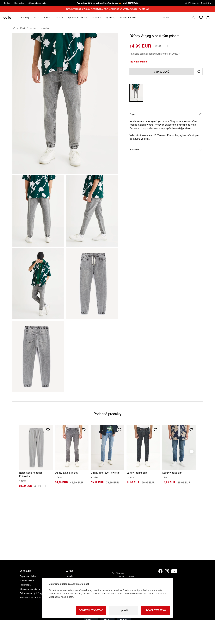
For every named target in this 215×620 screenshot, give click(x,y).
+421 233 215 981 (125, 576)
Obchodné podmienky (30, 588)
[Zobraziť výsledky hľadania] (193, 17)
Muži (22, 27)
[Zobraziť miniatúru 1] (38, 211)
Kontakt (7, 2)
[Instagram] (167, 571)
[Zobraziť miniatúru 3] (38, 283)
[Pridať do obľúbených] (48, 429)
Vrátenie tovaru (27, 580)
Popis (132, 114)
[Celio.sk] (7, 17)
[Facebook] (160, 571)
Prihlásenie (193, 3)
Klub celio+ (19, 2)
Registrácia (206, 3)
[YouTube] (174, 571)
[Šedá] (136, 93)
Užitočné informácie (37, 2)
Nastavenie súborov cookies (33, 597)
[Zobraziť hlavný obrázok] (65, 103)
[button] (199, 71)
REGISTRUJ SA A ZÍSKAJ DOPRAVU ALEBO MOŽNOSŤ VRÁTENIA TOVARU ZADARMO (107, 9)
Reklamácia (25, 584)
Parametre (134, 149)
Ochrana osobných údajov (32, 593)
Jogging (45, 27)
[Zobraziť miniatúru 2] (92, 211)
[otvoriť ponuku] (30, 17)
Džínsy (33, 27)
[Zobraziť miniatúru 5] (38, 356)
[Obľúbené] (201, 17)
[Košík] (208, 17)
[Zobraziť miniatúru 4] (92, 283)
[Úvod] (13, 28)
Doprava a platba (28, 576)
